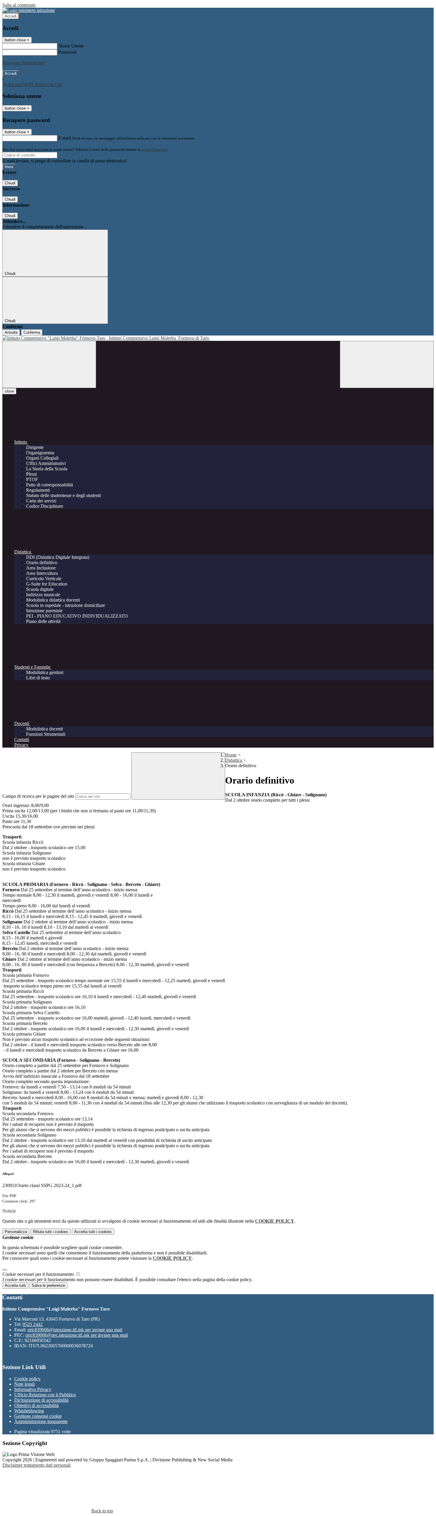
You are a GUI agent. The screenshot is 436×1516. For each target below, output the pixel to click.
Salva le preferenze (48, 1285)
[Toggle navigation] (49, 364)
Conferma (31, 332)
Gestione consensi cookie (38, 1416)
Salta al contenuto (19, 4)
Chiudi (10, 183)
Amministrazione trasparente (41, 1421)
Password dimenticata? (23, 62)
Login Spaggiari (154, 149)
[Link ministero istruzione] (28, 10)
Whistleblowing (29, 1410)
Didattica (234, 760)
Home (231, 754)
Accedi (11, 16)
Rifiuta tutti (50, 1231)
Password (67, 52)
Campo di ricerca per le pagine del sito (38, 796)
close (9, 391)
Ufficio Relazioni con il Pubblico (45, 1394)
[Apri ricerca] (387, 364)
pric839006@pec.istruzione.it (77, 1335)
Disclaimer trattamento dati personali (36, 1465)
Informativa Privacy (32, 1389)
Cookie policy (27, 1378)
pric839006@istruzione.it (75, 1329)
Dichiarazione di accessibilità (41, 1400)
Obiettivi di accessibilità (36, 1405)
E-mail (64, 137)
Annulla (11, 332)
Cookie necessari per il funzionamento (38, 1274)
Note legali (24, 1384)
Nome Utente (71, 45)
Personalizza (16, 1231)
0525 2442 (33, 1324)
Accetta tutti (93, 1231)
